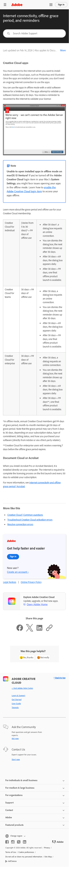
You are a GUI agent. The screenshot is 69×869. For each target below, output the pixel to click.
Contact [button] (9, 810)
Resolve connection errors (20, 524)
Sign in (61, 4)
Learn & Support (18, 695)
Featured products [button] (14, 825)
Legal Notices (9, 582)
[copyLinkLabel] (49, 630)
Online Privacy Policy (31, 582)
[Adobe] (17, 4)
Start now (16, 759)
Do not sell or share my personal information (23, 857)
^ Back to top (59, 678)
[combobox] (34, 33)
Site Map (48, 857)
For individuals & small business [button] (21, 780)
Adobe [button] (8, 817)
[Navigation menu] (5, 4)
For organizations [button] (14, 795)
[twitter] (18, 842)
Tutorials (15, 707)
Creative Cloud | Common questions (25, 514)
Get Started (16, 699)
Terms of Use (10, 852)
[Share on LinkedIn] (39, 630)
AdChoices (12, 861)
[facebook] (7, 842)
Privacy (47, 848)
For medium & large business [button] (19, 787)
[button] (51, 4)
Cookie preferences (26, 852)
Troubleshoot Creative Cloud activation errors (29, 519)
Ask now (15, 738)
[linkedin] (24, 842)
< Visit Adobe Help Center (22, 688)
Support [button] (9, 802)
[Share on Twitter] (29, 630)
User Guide (16, 703)
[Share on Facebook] (19, 630)
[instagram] (13, 842)
